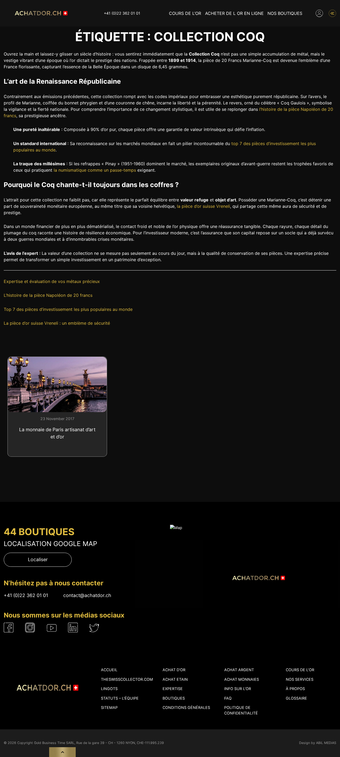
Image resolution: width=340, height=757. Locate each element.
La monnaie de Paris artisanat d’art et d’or (57, 433)
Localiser (38, 559)
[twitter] (94, 627)
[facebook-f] (9, 627)
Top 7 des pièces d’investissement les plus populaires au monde (68, 309)
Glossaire (296, 698)
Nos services (299, 679)
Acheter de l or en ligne (234, 13)
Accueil (109, 669)
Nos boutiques (284, 13)
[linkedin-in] (73, 627)
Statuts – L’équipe (120, 698)
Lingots (109, 688)
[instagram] (30, 627)
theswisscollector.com (127, 679)
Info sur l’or (237, 688)
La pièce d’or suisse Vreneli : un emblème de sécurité (57, 323)
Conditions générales (186, 707)
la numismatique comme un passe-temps (95, 170)
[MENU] (332, 13)
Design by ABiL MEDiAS (317, 743)
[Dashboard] (319, 13)
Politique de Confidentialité (241, 710)
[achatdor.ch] (40, 13)
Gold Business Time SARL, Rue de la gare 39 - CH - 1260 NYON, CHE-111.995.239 (99, 743)
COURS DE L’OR (185, 13)
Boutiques (174, 698)
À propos (295, 688)
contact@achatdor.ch (87, 595)
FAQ (228, 698)
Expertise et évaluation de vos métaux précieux (52, 281)
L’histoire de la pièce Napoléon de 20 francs (48, 295)
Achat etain (175, 679)
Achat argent (239, 669)
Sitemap (109, 707)
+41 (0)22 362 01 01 (122, 13)
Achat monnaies (241, 679)
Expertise (173, 688)
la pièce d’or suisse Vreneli (203, 206)
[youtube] (52, 627)
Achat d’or (174, 669)
